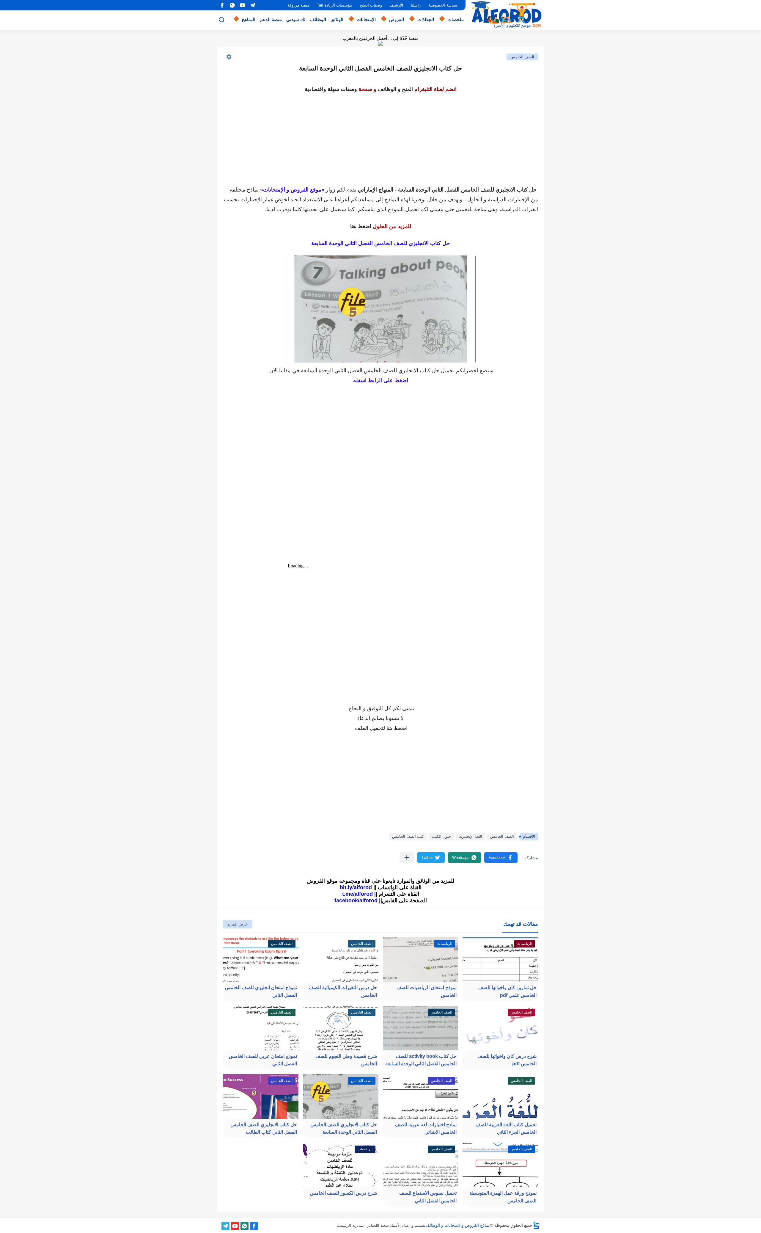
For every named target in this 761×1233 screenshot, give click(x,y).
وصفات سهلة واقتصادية (331, 89)
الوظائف (318, 19)
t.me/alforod (357, 894)
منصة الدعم (271, 19)
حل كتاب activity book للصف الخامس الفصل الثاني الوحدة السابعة (421, 1060)
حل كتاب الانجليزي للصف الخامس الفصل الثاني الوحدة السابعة (343, 1128)
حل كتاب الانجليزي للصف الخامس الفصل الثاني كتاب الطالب (263, 1128)
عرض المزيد (237, 924)
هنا (389, 728)
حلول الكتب (441, 836)
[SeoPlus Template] (536, 1225)
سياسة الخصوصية (442, 5)
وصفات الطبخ (371, 5)
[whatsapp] (232, 5)
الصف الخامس (522, 57)
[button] (501, 857)
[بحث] (221, 19)
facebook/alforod (356, 900)
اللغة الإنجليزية (470, 836)
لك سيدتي (296, 19)
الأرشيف (396, 5)
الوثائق (337, 19)
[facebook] (222, 5)
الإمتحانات (366, 19)
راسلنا (416, 5)
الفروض (396, 19)
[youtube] (242, 5)
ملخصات (455, 19)
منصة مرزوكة (298, 5)
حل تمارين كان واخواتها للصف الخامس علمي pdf (507, 991)
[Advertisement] (380, 136)
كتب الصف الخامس (408, 836)
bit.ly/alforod (356, 887)
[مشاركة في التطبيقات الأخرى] (407, 857)
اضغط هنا (360, 226)
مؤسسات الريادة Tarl (334, 5)
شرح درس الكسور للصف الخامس (343, 1193)
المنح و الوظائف (395, 89)
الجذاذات (425, 19)
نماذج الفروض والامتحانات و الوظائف (457, 1225)
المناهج (248, 19)
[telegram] (252, 5)
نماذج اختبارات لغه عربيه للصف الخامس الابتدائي (426, 1128)
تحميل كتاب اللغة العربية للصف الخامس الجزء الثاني (506, 1128)
